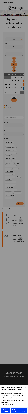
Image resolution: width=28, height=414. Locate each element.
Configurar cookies (6, 410)
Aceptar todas (23, 410)
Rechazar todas (14, 410)
